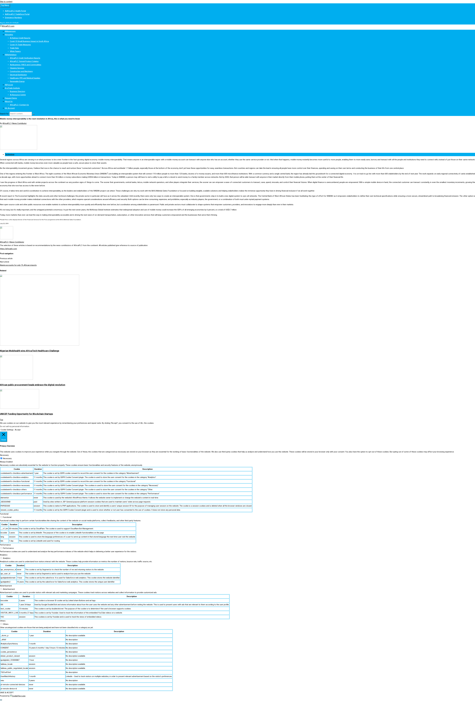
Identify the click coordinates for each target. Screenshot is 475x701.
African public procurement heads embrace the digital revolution (32, 385)
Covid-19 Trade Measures (20, 45)
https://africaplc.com (8, 249)
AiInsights (9, 35)
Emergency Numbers (13, 17)
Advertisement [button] (6, 586)
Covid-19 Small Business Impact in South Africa (29, 41)
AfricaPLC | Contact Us (19, 105)
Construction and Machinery (21, 71)
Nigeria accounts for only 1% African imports (18, 265)
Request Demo (11, 98)
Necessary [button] (4, 455)
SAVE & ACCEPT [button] (7, 692)
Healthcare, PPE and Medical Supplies (25, 78)
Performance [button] (5, 545)
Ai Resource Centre (18, 95)
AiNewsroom (10, 31)
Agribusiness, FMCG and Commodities (25, 65)
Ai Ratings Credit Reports (20, 38)
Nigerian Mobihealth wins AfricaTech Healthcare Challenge (29, 351)
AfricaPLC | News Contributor (14, 123)
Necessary (7, 458)
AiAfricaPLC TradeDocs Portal (17, 14)
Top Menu (5, 5)
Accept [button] (18, 430)
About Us (8, 101)
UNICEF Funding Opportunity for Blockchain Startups (26, 414)
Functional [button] (4, 514)
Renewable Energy (17, 81)
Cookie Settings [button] (7, 430)
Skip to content (6, 1)
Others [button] (2, 621)
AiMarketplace (10, 55)
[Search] (33, 114)
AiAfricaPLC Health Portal (15, 11)
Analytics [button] (3, 555)
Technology (9, 154)
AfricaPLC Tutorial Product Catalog (24, 61)
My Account (10, 108)
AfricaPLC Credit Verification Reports (25, 58)
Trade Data (14, 48)
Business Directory (17, 91)
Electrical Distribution (18, 75)
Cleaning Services (17, 68)
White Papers (15, 51)
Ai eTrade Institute (12, 88)
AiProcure (9, 85)
